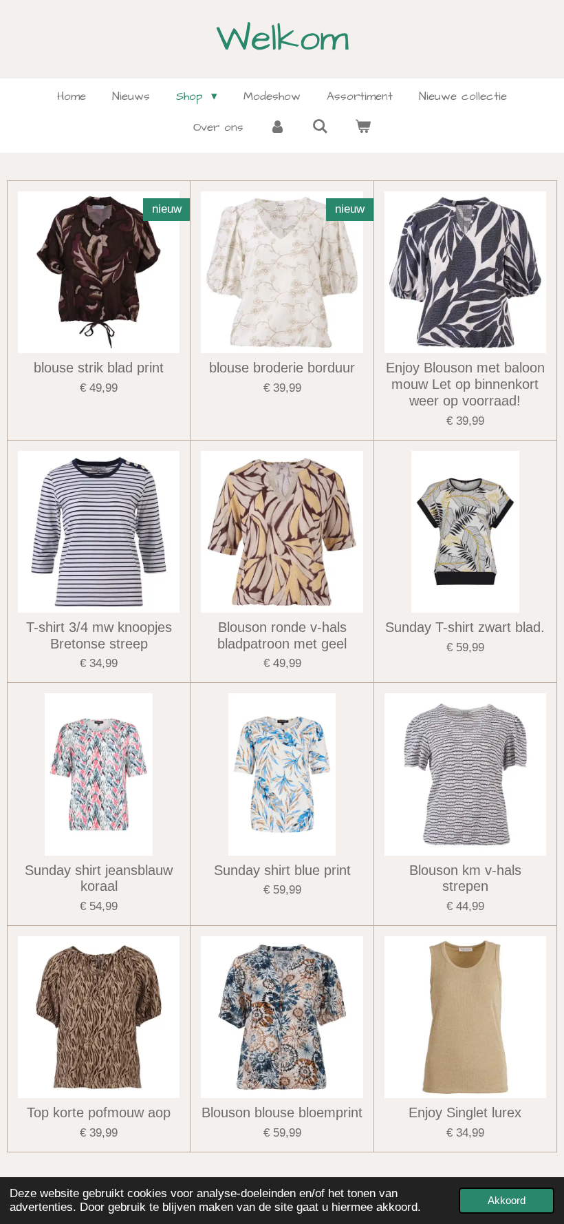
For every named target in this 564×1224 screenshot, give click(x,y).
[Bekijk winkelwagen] (362, 128)
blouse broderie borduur (282, 367)
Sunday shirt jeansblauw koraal (99, 878)
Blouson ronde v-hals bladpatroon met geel (282, 635)
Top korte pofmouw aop (99, 1112)
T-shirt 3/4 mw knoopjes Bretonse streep (99, 635)
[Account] (278, 128)
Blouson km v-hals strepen (465, 878)
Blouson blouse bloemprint (282, 1112)
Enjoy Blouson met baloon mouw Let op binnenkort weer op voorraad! (465, 384)
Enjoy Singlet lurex (465, 1112)
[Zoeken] (320, 127)
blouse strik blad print (99, 367)
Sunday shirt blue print (282, 870)
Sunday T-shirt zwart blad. (465, 627)
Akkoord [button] (506, 1200)
